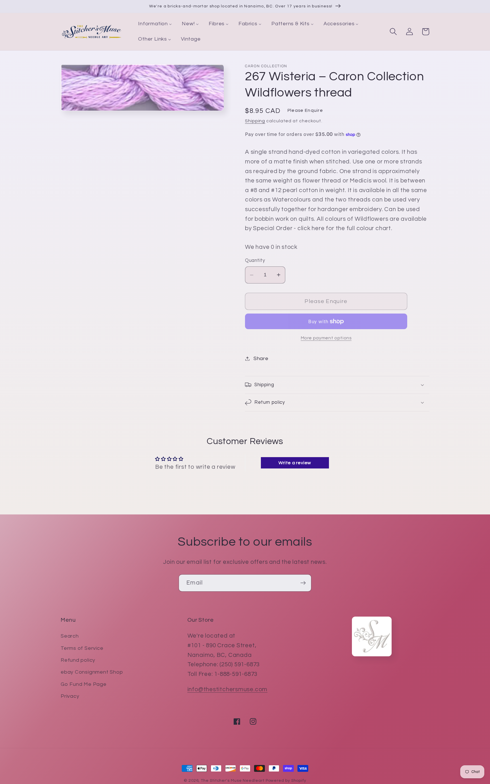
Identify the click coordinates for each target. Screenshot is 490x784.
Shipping (255, 121)
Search (70, 636)
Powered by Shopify (286, 780)
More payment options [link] (326, 338)
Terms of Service (82, 648)
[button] (393, 32)
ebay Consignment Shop (92, 672)
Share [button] (261, 358)
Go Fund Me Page (84, 684)
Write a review (294, 463)
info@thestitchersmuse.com (227, 689)
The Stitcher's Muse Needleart (232, 780)
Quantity (255, 260)
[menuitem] (155, 24)
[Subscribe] (303, 583)
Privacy (70, 696)
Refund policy (78, 660)
